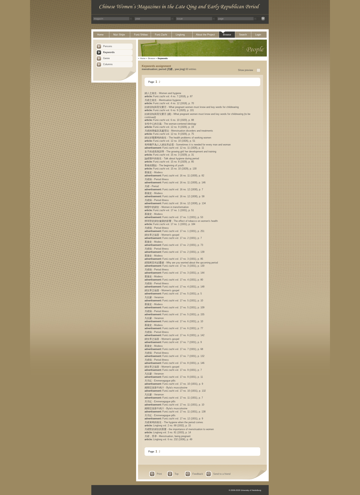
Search (243, 34)
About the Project (205, 34)
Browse (227, 34)
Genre (106, 58)
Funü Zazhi (161, 34)
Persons (107, 46)
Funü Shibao (141, 34)
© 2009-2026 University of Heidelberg (245, 490)
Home (100, 34)
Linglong (180, 34)
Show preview (245, 70)
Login (258, 34)
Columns (108, 64)
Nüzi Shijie (119, 34)
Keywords (109, 52)
